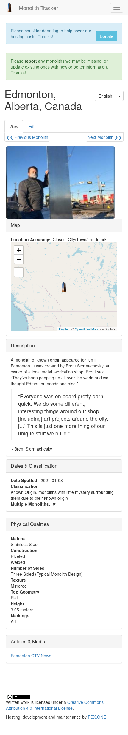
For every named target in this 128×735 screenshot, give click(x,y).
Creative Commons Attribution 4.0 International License (55, 705)
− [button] (19, 259)
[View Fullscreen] (18, 272)
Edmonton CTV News (31, 655)
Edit (31, 126)
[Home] (9, 7)
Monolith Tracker (38, 8)
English (105, 96)
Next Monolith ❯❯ (105, 137)
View (16, 128)
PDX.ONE (97, 717)
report (31, 61)
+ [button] (19, 250)
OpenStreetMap (86, 329)
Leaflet (64, 329)
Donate (106, 36)
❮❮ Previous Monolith (27, 137)
